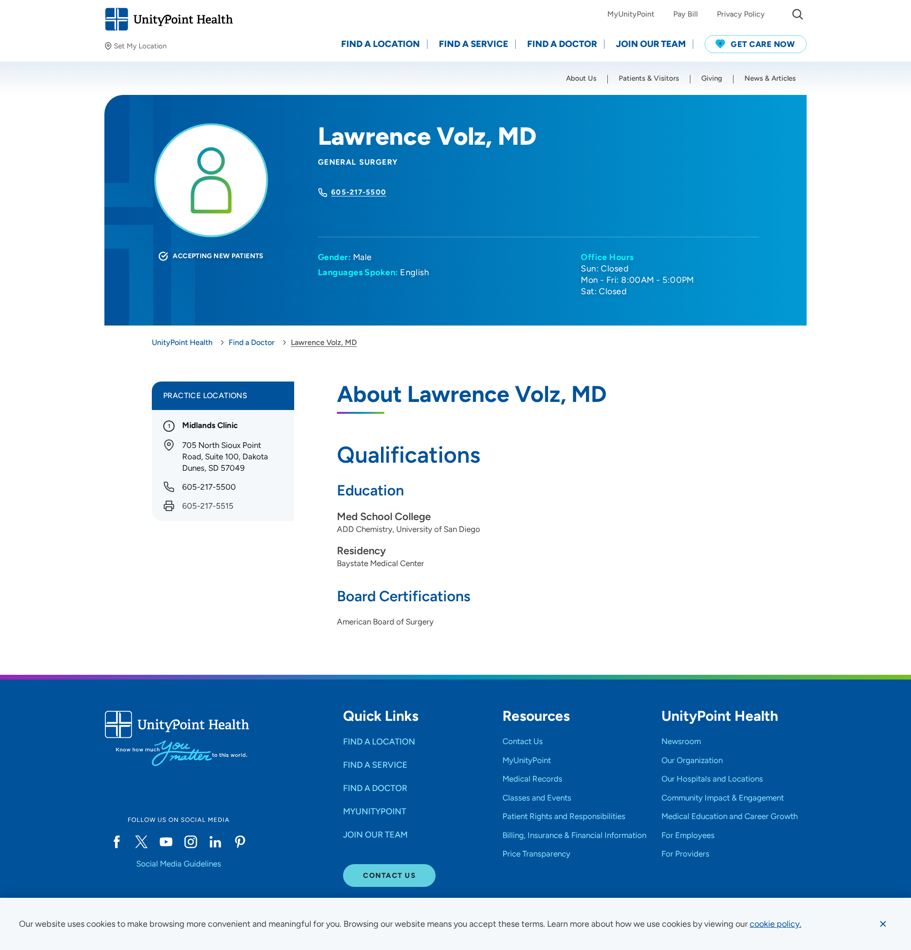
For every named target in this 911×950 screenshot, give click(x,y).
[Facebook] (116, 841)
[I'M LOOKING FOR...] (798, 14)
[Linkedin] (215, 841)
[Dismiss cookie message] (883, 924)
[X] (141, 841)
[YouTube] (166, 841)
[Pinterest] (240, 841)
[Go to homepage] (168, 19)
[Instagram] (190, 841)
